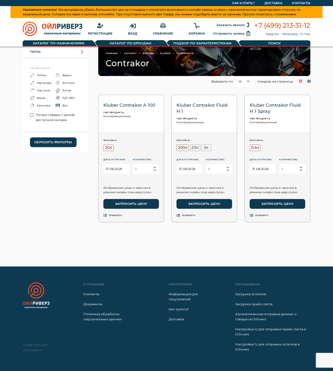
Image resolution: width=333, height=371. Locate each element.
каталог (130, 53)
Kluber (165, 53)
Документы (92, 304)
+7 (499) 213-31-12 (282, 25)
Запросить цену (131, 204)
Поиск (274, 43)
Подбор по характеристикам (202, 43)
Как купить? (243, 3)
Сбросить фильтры (53, 142)
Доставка (273, 3)
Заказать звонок (230, 25)
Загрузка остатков (250, 294)
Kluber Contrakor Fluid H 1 (201, 108)
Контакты (301, 3)
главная (112, 53)
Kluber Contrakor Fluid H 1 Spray (275, 108)
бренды (148, 53)
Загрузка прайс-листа (254, 304)
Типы (35, 52)
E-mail (305, 34)
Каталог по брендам (130, 43)
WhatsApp (290, 34)
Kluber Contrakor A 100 (129, 105)
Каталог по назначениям (58, 43)
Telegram (272, 34)
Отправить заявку (229, 33)
